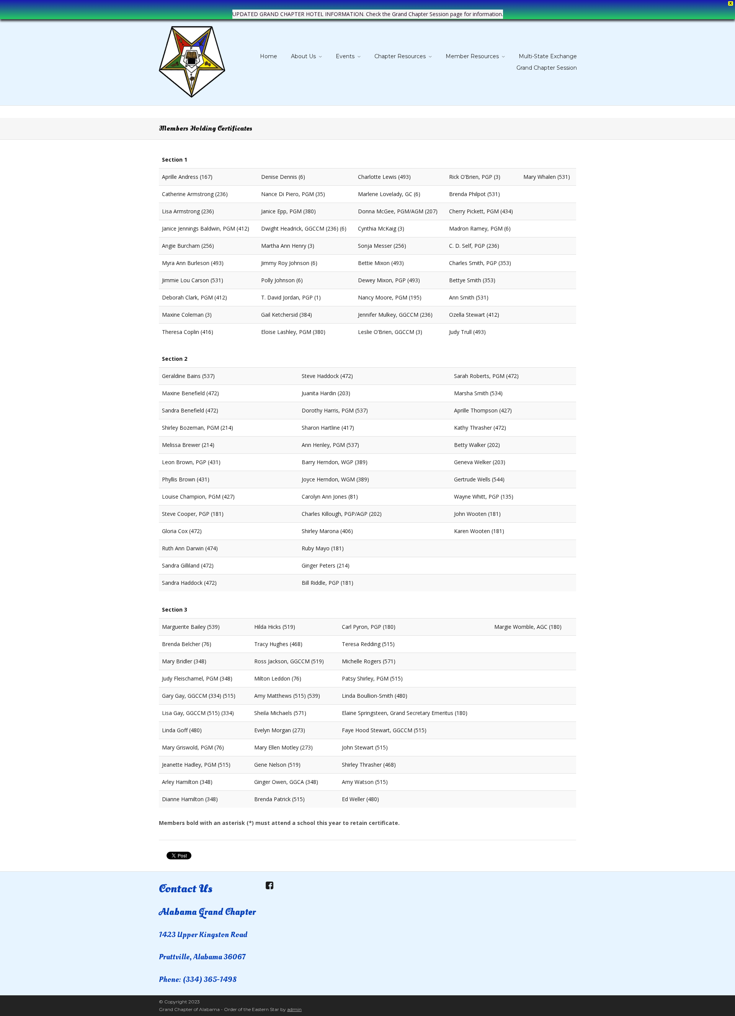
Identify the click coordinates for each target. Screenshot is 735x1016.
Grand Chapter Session (546, 67)
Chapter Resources (400, 56)
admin (294, 1009)
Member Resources (472, 56)
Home (268, 56)
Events (345, 56)
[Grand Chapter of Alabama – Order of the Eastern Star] (192, 60)
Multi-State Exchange (548, 56)
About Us (303, 56)
